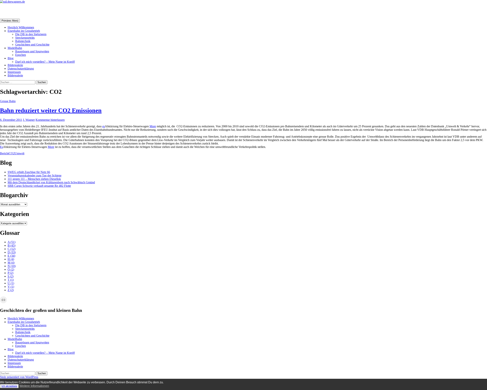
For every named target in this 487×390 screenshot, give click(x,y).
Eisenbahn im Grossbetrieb (24, 30)
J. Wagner (29, 119)
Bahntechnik (22, 41)
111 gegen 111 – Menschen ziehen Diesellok (34, 179)
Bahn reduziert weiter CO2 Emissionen (51, 110)
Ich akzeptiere (9, 386)
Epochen (20, 54)
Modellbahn (15, 48)
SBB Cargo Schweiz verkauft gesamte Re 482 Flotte (39, 185)
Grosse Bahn (8, 101)
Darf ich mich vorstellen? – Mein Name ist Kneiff (45, 61)
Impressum (14, 72)
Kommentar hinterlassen (50, 119)
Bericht (4, 153)
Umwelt (19, 153)
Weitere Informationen (34, 386)
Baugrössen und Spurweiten (32, 51)
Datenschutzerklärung (21, 68)
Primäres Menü (10, 20)
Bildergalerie (15, 65)
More (153, 126)
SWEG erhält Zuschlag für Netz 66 (29, 172)
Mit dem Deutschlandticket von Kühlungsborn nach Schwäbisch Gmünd (51, 182)
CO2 (12, 153)
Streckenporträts (25, 37)
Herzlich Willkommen (21, 27)
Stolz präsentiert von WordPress (19, 377)
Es (1, 146)
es (103, 126)
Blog (11, 58)
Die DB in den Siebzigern (30, 34)
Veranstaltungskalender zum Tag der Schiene (34, 175)
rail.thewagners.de (24, 10)
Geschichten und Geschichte (32, 44)
